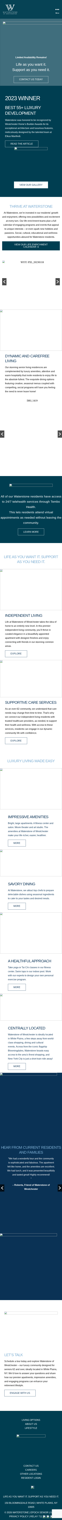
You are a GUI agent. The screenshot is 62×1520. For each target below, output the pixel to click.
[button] (4, 281)
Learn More (31, 532)
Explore (16, 653)
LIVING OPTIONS (31, 1420)
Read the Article (22, 144)
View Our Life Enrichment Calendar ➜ (31, 245)
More (16, 843)
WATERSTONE (21, 1512)
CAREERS (31, 1470)
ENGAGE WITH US (20, 1393)
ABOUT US (31, 1424)
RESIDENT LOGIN (31, 1478)
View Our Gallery (31, 185)
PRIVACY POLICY (19, 1516)
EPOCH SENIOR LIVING (44, 1512)
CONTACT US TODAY (31, 79)
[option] (31, 262)
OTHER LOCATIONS (31, 1474)
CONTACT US (31, 1466)
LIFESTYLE (31, 1428)
